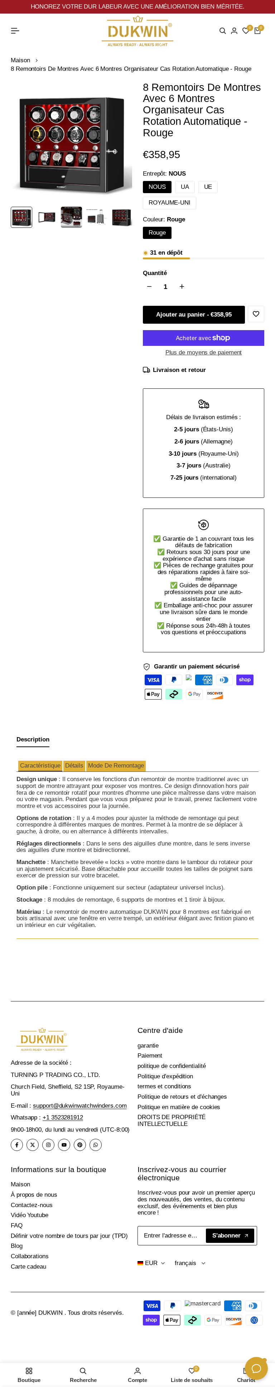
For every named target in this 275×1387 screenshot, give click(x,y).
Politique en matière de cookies (179, 1107)
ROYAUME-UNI (169, 202)
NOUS (157, 186)
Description (32, 739)
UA (185, 186)
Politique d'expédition (165, 1076)
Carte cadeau (28, 1266)
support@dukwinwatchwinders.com (79, 1105)
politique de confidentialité (172, 1066)
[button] (40, 766)
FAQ (17, 1225)
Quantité (155, 273)
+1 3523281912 (63, 1117)
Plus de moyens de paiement (203, 352)
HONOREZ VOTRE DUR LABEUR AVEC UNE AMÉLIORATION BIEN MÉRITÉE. (138, 6)
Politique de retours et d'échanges (182, 1096)
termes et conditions (164, 1086)
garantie (148, 1045)
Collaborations (30, 1256)
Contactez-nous (32, 1205)
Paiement (150, 1055)
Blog (17, 1246)
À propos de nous (34, 1194)
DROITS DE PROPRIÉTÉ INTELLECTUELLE (172, 1120)
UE (208, 186)
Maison (20, 60)
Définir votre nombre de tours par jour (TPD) (69, 1235)
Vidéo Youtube (29, 1215)
